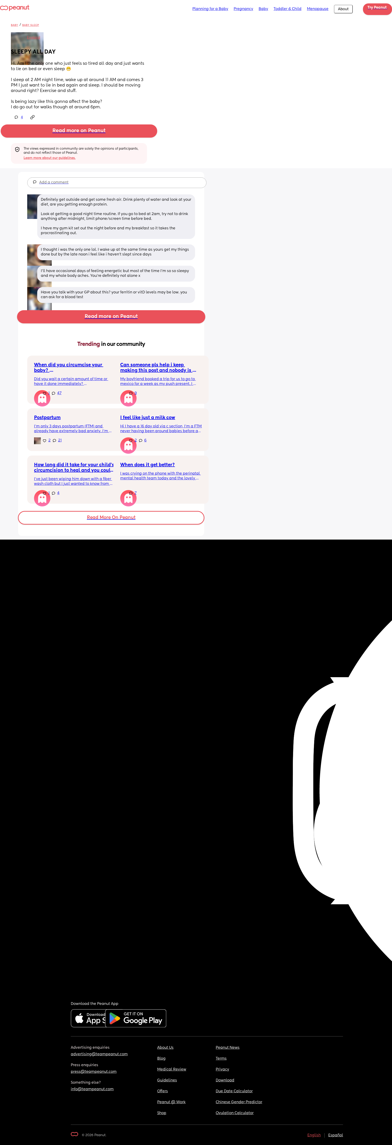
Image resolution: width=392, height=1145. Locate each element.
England (33, 37)
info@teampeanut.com (92, 1089)
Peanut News (228, 1048)
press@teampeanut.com (94, 1072)
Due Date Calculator (234, 1091)
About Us (165, 1048)
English (314, 1135)
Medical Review (171, 1069)
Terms (221, 1059)
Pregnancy (243, 9)
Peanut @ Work (171, 1102)
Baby (263, 9)
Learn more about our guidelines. (50, 158)
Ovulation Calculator (235, 1113)
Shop (161, 1113)
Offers (162, 1091)
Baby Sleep (30, 25)
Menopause (317, 9)
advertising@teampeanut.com (99, 1054)
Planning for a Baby (210, 9)
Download (225, 1080)
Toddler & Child (287, 9)
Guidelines (167, 1080)
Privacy (222, 1069)
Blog (161, 1059)
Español (335, 1135)
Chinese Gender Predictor (239, 1102)
